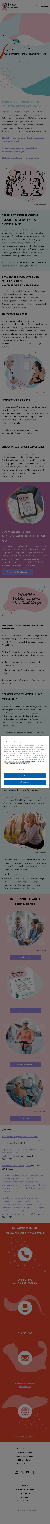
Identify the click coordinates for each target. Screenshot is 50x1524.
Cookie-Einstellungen (25, 769)
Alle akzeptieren (25, 782)
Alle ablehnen (25, 776)
